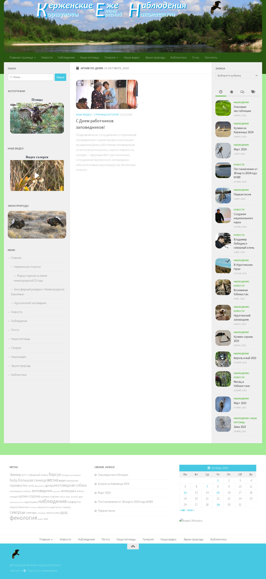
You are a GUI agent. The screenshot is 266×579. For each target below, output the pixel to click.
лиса (62, 496)
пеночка (23, 507)
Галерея (110, 57)
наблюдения (52, 501)
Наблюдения (66, 57)
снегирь (31, 512)
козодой (14, 496)
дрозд (49, 485)
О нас (195, 57)
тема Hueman (50, 570)
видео (63, 480)
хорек (40, 519)
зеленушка (68, 491)
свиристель (43, 507)
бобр (14, 480)
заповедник (42, 490)
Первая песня (242, 194)
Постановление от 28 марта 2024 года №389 (246, 173)
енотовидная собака (69, 485)
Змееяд (15, 475)
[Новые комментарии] (242, 92)
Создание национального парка (243, 218)
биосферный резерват (71, 475)
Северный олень (38, 475)
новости (74, 501)
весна (52, 480)
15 (218, 492)
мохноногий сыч (17, 502)
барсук (55, 474)
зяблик (80, 491)
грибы (31, 485)
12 (185, 492)
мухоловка (31, 502)
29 (218, 504)
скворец (67, 507)
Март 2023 (240, 403)
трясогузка (53, 512)
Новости (47, 57)
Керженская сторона (27, 267)
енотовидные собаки (20, 491)
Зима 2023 (240, 427)
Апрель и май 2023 (245, 358)
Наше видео (132, 57)
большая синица (32, 480)
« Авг (182, 510)
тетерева (41, 513)
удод (64, 512)
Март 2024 (240, 149)
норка (13, 507)
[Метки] (253, 92)
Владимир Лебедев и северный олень (244, 243)
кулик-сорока (29, 496)
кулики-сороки (50, 496)
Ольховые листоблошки (113, 475)
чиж (45, 518)
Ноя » (191, 510)
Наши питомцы (89, 57)
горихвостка (18, 485)
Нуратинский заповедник (30, 303)
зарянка (56, 491)
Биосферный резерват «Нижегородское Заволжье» (37, 291)
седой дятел (56, 507)
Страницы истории (106, 114)
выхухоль (72, 480)
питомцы (33, 507)
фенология (23, 517)
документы (40, 486)
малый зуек (77, 496)
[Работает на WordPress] (24, 570)
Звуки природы (155, 57)
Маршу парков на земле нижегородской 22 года (30, 278)
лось (67, 496)
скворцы (17, 512)
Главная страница (21, 57)
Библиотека (179, 57)
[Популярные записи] (231, 92)
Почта (15, 330)
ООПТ (24, 474)
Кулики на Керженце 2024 (113, 484)
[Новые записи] (220, 92)
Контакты (211, 57)
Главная (16, 258)
